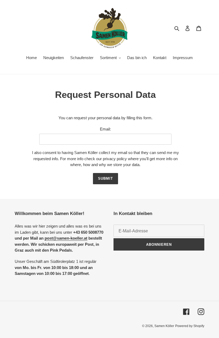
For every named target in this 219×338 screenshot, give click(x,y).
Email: (105, 129)
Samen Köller (164, 326)
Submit (105, 178)
